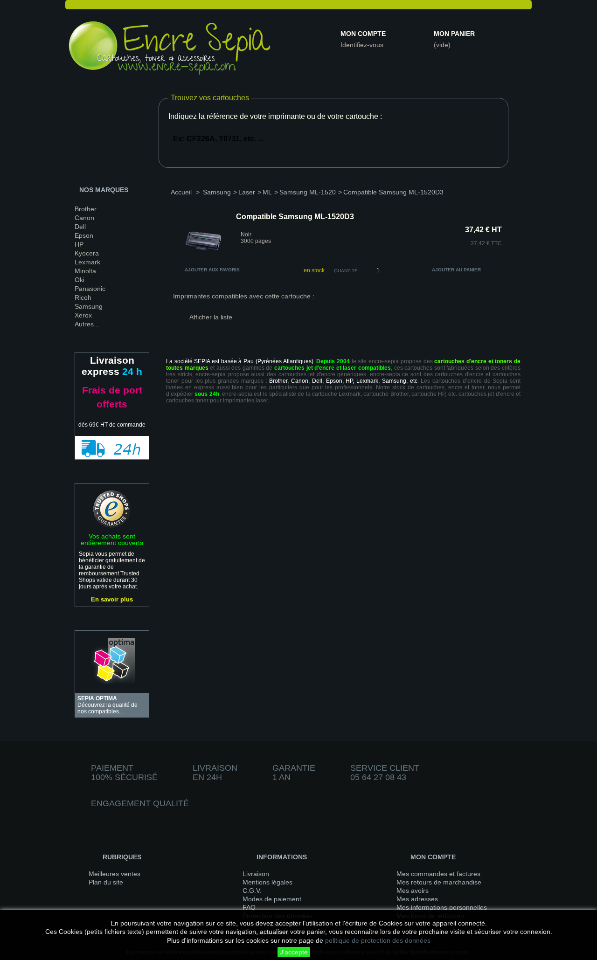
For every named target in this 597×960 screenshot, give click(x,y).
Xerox (83, 315)
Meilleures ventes (114, 873)
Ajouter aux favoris (212, 269)
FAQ (249, 907)
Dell (80, 226)
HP (79, 244)
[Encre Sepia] (170, 49)
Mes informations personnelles (441, 907)
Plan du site (106, 882)
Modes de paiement (272, 899)
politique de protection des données (377, 940)
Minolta (85, 271)
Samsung (89, 306)
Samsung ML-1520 (307, 192)
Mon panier (454, 33)
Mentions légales (267, 882)
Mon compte (363, 33)
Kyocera (87, 253)
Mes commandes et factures (438, 873)
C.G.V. (252, 890)
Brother (86, 209)
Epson (84, 235)
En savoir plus (112, 599)
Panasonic (90, 288)
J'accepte (294, 952)
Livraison (256, 873)
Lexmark (87, 262)
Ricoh (83, 297)
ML (267, 192)
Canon (84, 217)
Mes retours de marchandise (438, 882)
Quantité (346, 270)
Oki (79, 279)
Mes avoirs (412, 890)
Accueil (181, 192)
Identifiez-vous (361, 44)
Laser (246, 192)
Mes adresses (417, 899)
